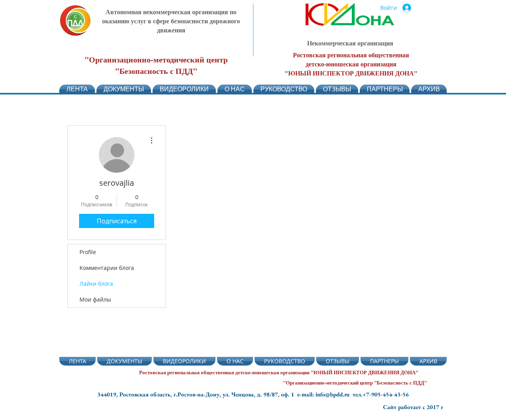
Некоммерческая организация (350, 42)
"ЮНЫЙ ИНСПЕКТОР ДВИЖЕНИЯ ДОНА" (351, 72)
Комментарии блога (106, 268)
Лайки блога (96, 283)
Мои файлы (95, 299)
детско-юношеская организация (351, 63)
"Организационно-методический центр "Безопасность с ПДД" (156, 65)
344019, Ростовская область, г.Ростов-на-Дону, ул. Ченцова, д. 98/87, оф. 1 (197, 394)
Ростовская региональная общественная (351, 54)
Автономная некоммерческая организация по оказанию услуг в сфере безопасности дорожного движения (171, 20)
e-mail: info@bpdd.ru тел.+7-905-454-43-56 (353, 394)
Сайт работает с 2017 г (413, 407)
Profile (87, 252)
